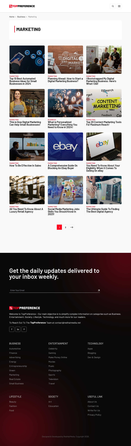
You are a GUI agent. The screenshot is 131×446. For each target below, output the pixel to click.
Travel (51, 383)
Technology (95, 343)
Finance (13, 352)
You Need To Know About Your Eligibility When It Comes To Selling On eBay (103, 168)
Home (11, 16)
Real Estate (14, 379)
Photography (54, 370)
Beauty (12, 401)
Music (51, 366)
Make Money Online (57, 357)
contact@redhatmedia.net (68, 322)
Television (53, 379)
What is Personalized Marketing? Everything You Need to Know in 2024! (62, 124)
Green (12, 370)
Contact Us (93, 406)
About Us (92, 401)
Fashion (13, 406)
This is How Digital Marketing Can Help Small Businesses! (25, 123)
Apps (90, 348)
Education (53, 406)
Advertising (14, 357)
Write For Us (94, 410)
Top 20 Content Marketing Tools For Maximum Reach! (103, 123)
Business (21, 16)
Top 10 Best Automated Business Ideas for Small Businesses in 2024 (23, 81)
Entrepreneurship (18, 366)
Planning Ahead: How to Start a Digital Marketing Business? (65, 80)
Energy (12, 361)
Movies (51, 361)
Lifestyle (15, 396)
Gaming (52, 352)
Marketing (14, 76)
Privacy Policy (94, 414)
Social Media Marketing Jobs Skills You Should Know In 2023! (63, 211)
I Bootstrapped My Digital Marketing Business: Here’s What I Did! (101, 81)
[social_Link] (11, 329)
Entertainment (58, 343)
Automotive (15, 348)
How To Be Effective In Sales (25, 165)
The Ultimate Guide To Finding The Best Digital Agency (102, 210)
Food (11, 410)
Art (50, 401)
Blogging (92, 352)
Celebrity (52, 348)
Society (53, 396)
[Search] (112, 6)
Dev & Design (94, 357)
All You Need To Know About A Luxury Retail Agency (26, 210)
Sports (51, 374)
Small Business (16, 383)
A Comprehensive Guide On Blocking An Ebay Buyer (63, 167)
